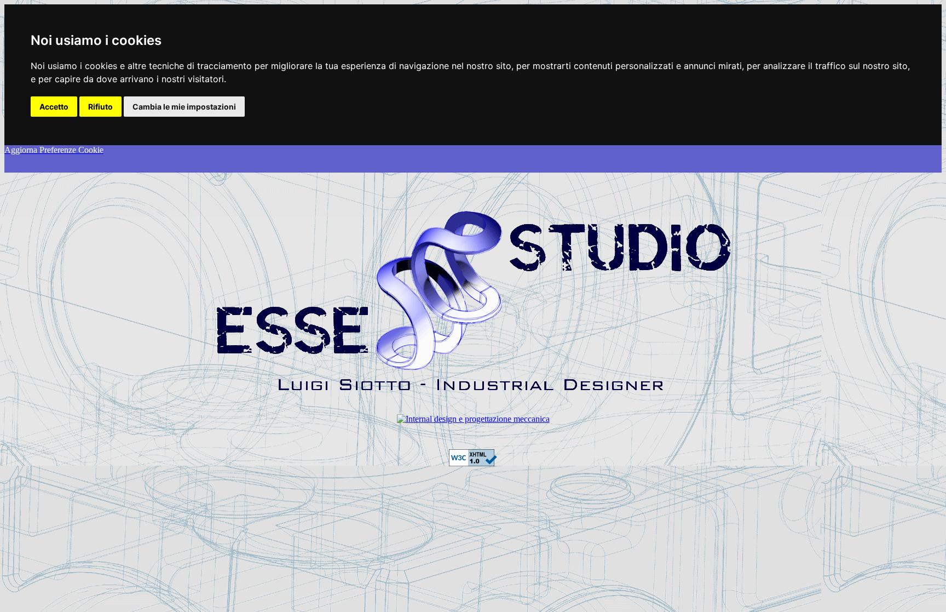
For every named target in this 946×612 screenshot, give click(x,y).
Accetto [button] (53, 106)
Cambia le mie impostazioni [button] (184, 106)
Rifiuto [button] (100, 106)
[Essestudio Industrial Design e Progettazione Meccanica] (473, 419)
